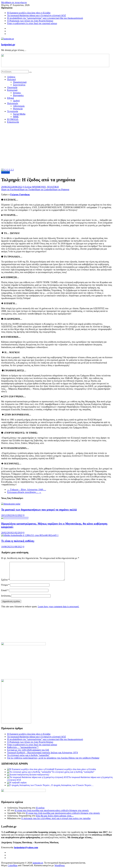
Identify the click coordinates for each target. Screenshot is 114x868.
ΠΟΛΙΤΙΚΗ (53, 187)
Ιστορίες (17, 92)
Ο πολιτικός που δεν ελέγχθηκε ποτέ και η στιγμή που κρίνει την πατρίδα (55, 818)
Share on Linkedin (43, 189)
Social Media (19, 114)
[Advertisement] (57, 146)
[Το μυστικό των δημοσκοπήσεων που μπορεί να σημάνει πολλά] (10, 504)
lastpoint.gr (8, 44)
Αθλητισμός (19, 106)
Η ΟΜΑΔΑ (12, 119)
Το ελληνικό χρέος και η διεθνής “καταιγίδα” (28, 755)
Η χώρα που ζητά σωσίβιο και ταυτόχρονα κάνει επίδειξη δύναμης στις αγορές (52, 810)
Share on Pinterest (60, 189)
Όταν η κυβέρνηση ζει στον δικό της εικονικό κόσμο (32, 23)
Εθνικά (10, 98)
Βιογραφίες (18, 95)
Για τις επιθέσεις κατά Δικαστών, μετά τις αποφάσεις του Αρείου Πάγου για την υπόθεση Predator (53, 758)
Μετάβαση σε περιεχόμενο (14, 2)
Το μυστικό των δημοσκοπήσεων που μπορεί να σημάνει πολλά (39, 509)
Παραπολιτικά (19, 82)
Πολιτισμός (12, 103)
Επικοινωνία (13, 122)
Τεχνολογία (12, 111)
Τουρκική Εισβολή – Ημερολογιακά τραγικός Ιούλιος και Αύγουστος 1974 (42, 752)
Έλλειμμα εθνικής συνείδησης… (24, 492)
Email (4, 590)
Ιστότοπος (6, 596)
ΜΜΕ (16, 116)
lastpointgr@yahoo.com (26, 847)
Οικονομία (12, 87)
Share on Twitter (27, 189)
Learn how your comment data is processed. (58, 606)
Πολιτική (11, 79)
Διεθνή (16, 100)
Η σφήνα (40, 807)
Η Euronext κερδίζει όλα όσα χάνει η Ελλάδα (28, 13)
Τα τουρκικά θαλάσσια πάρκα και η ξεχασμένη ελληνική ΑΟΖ (36, 15)
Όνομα (5, 585)
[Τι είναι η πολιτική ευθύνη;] (29, 535)
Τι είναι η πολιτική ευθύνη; (17, 540)
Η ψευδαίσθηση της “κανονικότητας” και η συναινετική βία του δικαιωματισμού (45, 18)
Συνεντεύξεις (19, 84)
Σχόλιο (5, 579)
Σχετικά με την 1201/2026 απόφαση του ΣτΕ (28, 750)
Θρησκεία (18, 108)
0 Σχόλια (27, 187)
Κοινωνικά (12, 90)
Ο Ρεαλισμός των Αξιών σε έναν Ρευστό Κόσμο (30, 20)
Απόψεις (11, 77)
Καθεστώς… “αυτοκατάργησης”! (22, 747)
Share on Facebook (10, 189)
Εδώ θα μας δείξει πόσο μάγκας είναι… (55, 815)
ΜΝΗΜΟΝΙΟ (39, 187)
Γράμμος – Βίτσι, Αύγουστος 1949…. (26, 489)
